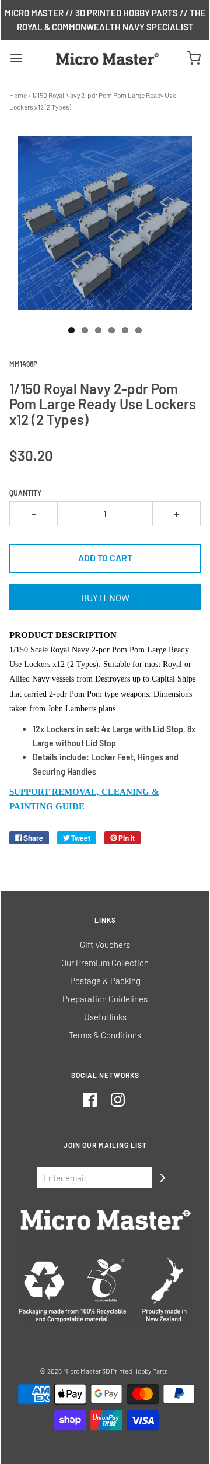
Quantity (25, 493)
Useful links (105, 1017)
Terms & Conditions (105, 1035)
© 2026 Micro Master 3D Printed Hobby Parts (104, 1371)
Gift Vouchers (105, 944)
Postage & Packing (105, 980)
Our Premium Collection (105, 962)
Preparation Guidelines (105, 998)
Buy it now (105, 597)
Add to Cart (105, 557)
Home (18, 95)
